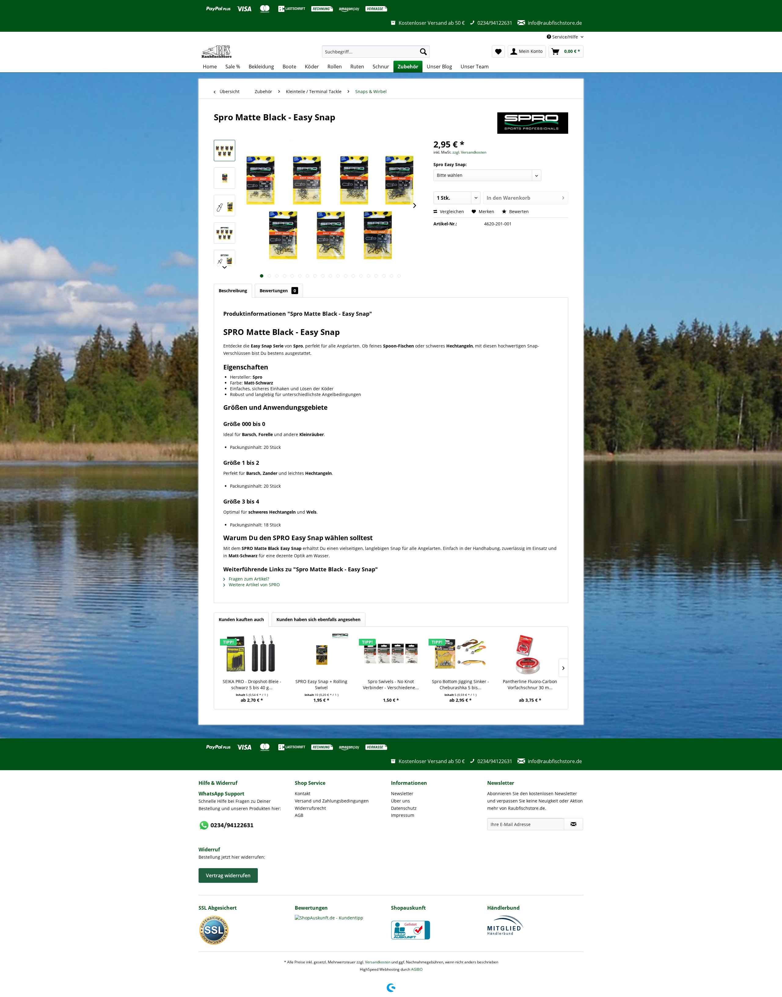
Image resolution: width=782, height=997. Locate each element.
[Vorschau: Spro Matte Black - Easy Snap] (224, 150)
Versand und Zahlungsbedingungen (332, 801)
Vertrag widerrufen (228, 875)
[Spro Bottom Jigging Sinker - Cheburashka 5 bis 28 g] (460, 654)
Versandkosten (377, 962)
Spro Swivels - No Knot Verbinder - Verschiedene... (391, 684)
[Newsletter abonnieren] (573, 824)
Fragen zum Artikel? (248, 579)
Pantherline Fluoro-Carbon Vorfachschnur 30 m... (530, 684)
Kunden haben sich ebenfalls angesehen (318, 619)
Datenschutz (404, 808)
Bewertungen (278, 290)
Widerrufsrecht (310, 808)
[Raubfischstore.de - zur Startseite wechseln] (217, 51)
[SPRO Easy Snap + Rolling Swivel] (321, 654)
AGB (299, 815)
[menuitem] (376, 51)
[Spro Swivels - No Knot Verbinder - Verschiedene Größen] (391, 654)
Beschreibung (233, 290)
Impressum (402, 815)
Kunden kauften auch (241, 619)
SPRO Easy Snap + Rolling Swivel (321, 684)
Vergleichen (451, 211)
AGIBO (416, 969)
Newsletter (402, 793)
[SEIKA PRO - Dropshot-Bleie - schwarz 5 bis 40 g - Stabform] (252, 654)
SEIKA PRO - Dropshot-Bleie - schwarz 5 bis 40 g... (252, 684)
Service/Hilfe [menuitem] (565, 37)
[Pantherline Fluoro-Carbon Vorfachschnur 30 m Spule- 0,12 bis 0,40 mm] (530, 654)
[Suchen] (423, 51)
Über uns (400, 801)
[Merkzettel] (498, 51)
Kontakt (302, 793)
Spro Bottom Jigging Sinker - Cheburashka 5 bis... (460, 684)
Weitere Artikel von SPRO (254, 585)
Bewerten (518, 211)
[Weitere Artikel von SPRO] (532, 123)
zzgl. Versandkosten (469, 152)
